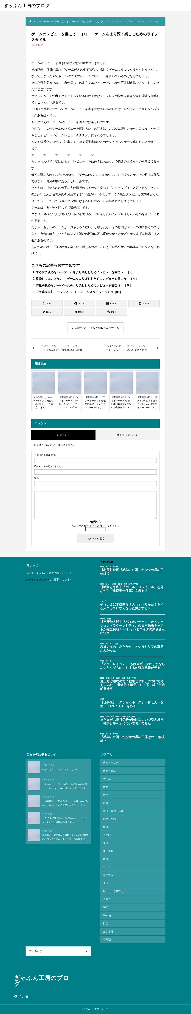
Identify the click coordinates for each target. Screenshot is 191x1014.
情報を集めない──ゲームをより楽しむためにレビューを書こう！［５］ (84, 285)
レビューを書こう (113, 891)
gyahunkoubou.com (37, 579)
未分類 (107, 939)
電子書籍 (108, 851)
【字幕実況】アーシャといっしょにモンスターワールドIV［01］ (79, 292)
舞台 (105, 859)
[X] (21, 996)
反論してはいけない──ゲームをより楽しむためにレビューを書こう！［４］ (87, 278)
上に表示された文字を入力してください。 (95, 525)
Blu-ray (107, 915)
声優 (105, 802)
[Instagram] (27, 996)
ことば (107, 834)
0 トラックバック (127, 434)
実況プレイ (109, 875)
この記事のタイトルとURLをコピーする (95, 327)
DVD (105, 907)
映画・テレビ (111, 762)
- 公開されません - (48, 466)
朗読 (105, 883)
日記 (105, 923)
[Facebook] (16, 996)
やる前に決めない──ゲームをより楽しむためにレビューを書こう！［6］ (85, 272)
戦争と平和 (109, 818)
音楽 (105, 786)
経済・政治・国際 (113, 810)
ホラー (107, 794)
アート (107, 867)
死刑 (105, 842)
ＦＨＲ (107, 899)
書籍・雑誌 (109, 770)
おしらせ (108, 931)
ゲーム (107, 778)
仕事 (105, 826)
